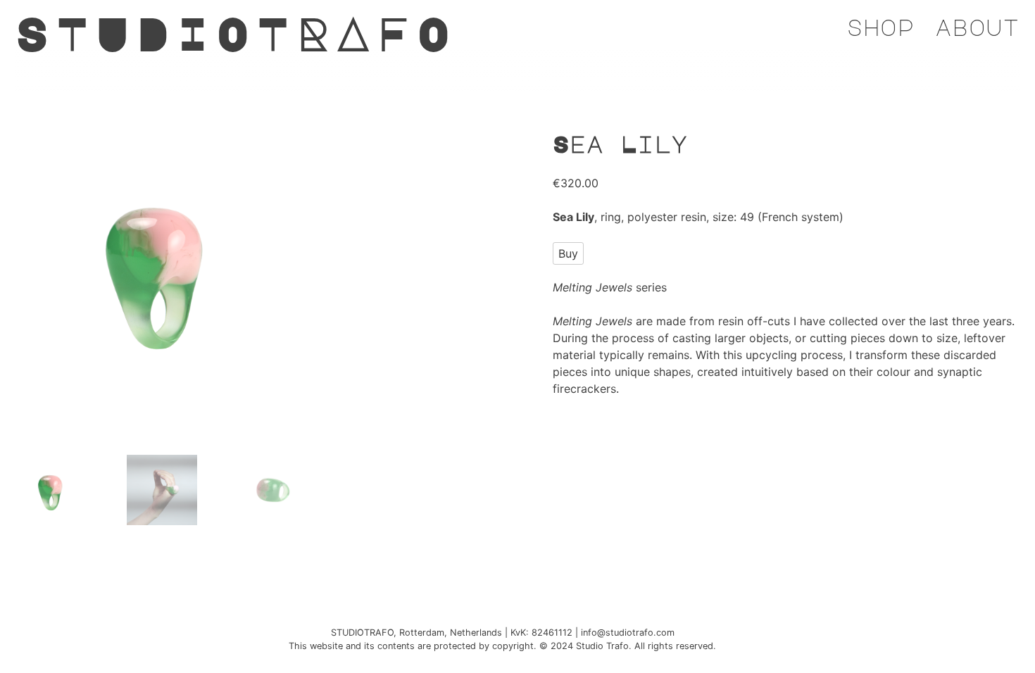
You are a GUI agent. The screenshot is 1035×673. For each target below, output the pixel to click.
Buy (568, 253)
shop (880, 26)
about (977, 26)
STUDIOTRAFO (236, 32)
